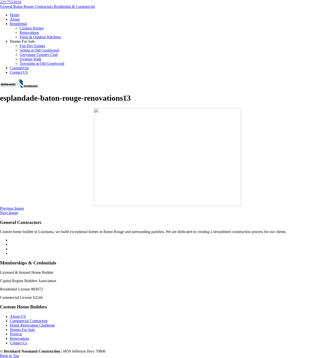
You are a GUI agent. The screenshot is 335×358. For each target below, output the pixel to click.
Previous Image (12, 208)
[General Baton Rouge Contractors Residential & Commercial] (19, 87)
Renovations (19, 338)
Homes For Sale (22, 330)
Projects (16, 334)
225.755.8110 (10, 2)
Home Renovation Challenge (32, 325)
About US (18, 316)
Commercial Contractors (29, 321)
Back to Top (9, 356)
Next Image (9, 213)
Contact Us (18, 343)
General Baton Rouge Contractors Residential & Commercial (47, 6)
